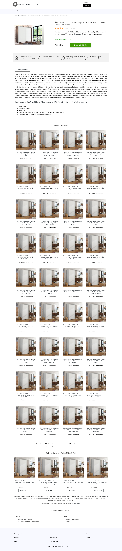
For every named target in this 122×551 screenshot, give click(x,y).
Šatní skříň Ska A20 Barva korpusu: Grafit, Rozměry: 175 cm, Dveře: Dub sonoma (96, 430)
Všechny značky (18, 534)
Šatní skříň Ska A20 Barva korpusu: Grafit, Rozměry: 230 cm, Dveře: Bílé (96, 223)
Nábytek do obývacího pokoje (29, 11)
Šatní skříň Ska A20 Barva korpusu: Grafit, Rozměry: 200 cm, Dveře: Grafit (96, 361)
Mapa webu (53, 537)
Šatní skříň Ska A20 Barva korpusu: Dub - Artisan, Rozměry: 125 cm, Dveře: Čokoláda (49, 257)
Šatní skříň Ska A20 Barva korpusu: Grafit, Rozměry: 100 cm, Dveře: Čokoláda (72, 188)
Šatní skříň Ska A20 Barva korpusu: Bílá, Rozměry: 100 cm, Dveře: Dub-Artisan (49, 430)
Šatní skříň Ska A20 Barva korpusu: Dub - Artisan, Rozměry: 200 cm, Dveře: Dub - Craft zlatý (72, 154)
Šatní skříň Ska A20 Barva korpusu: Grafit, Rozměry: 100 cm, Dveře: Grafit (96, 257)
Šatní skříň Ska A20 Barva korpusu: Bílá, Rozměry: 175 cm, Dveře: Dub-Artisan (97, 482)
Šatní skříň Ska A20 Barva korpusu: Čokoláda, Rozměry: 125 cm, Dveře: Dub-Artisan (26, 188)
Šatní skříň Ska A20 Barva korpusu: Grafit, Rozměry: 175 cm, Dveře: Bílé (96, 154)
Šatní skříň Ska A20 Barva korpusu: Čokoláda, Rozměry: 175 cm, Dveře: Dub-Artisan (26, 257)
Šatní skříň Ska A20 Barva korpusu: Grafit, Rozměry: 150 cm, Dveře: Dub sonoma (26, 430)
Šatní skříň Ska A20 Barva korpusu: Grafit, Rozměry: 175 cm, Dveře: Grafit (26, 361)
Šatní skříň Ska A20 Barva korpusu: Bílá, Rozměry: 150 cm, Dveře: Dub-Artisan (24, 482)
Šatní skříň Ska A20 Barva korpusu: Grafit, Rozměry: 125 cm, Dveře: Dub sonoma (49, 395)
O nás (87, 534)
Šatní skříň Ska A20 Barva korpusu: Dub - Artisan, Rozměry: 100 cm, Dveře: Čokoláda (49, 223)
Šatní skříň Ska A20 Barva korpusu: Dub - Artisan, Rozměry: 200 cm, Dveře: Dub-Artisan (72, 430)
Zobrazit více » (98, 34)
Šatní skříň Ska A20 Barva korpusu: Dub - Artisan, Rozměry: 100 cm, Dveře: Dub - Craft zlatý (48, 482)
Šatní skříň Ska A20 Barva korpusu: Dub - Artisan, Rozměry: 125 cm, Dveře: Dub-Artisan (49, 361)
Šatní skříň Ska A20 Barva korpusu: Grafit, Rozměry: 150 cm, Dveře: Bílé (26, 154)
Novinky (16, 537)
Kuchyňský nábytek (89, 11)
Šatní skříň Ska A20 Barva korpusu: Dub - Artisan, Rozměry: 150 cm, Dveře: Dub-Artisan (26, 395)
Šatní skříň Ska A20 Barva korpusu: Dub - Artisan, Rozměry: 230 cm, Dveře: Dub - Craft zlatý (49, 188)
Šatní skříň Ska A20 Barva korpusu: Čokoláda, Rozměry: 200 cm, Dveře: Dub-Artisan (26, 292)
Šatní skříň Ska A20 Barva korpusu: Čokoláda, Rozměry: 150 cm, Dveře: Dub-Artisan (26, 223)
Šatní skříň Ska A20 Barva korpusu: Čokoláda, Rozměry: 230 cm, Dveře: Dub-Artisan (96, 292)
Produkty (20, 15)
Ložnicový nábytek (47, 11)
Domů (16, 11)
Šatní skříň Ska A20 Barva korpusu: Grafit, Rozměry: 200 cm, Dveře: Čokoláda (26, 326)
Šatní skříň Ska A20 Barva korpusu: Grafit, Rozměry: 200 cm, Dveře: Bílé (96, 188)
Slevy (15, 541)
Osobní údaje (54, 541)
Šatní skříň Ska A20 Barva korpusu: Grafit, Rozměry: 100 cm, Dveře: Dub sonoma (72, 361)
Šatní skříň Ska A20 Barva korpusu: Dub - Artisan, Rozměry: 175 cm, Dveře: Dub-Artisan (96, 395)
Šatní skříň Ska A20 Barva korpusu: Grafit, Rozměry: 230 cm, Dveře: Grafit (72, 395)
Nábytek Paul (77, 34)
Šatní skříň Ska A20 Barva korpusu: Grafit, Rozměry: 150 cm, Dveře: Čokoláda (72, 257)
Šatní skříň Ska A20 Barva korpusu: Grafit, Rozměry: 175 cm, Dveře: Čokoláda (49, 292)
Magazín (52, 534)
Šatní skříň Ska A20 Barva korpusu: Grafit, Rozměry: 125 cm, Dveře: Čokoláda (72, 223)
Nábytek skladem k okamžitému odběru (68, 11)
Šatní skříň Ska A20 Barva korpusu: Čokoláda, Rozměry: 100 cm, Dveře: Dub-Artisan (49, 154)
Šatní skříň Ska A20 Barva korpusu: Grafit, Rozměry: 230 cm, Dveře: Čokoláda (96, 326)
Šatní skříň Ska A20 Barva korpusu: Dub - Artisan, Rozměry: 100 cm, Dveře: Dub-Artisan (72, 326)
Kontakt (88, 537)
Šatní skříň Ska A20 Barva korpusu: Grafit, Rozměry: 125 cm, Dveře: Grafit (72, 292)
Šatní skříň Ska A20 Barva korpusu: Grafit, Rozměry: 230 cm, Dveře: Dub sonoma (73, 482)
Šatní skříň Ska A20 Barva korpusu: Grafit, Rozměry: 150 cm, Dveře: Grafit (49, 326)
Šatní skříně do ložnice (72, 446)
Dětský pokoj (102, 11)
